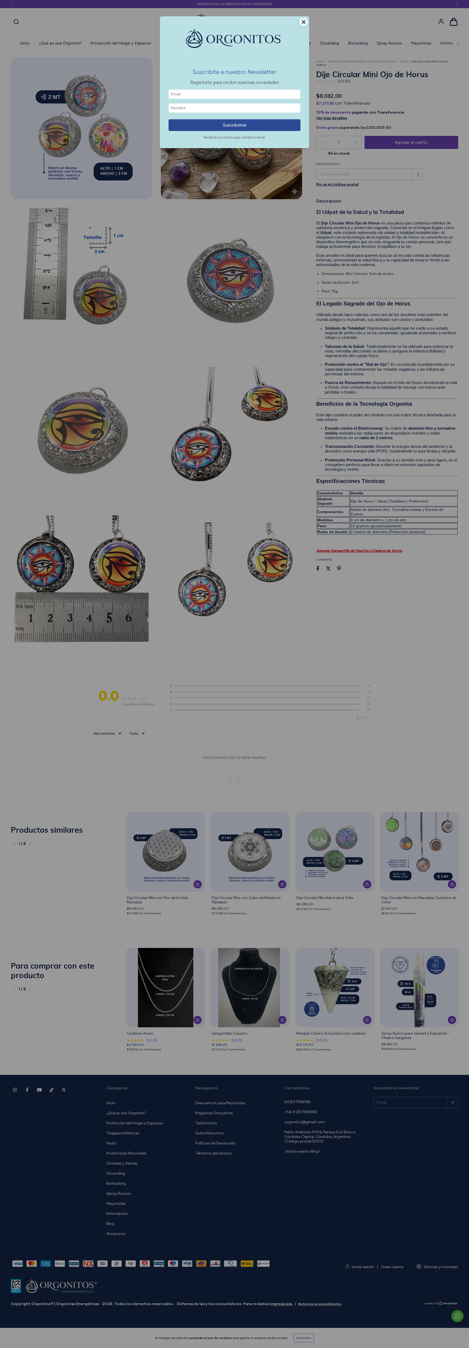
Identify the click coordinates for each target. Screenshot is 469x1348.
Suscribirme (234, 125)
